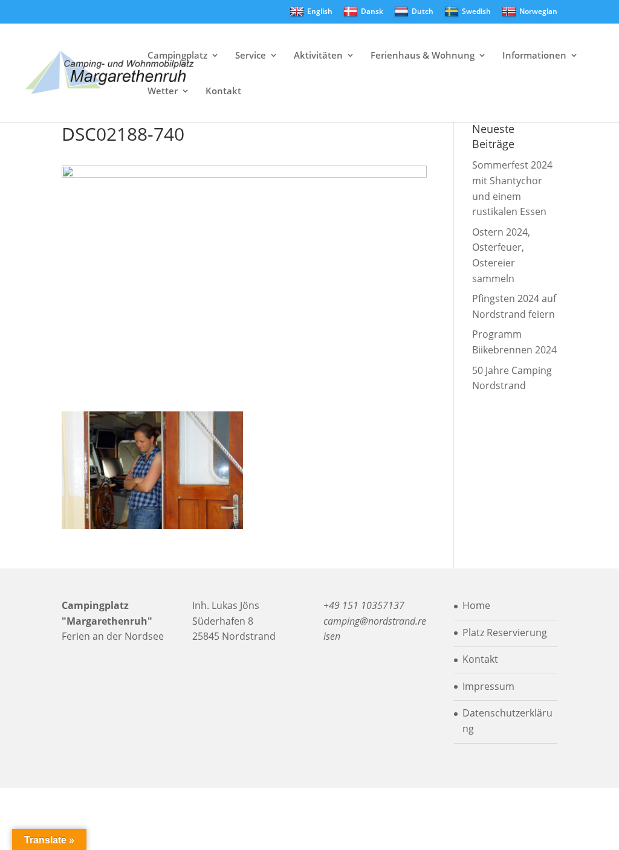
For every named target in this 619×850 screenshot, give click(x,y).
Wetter (162, 91)
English (319, 11)
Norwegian (538, 11)
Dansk (372, 11)
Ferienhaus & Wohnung (423, 56)
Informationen (534, 56)
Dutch (422, 11)
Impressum (488, 686)
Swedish (476, 11)
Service (250, 56)
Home (476, 605)
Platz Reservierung (504, 632)
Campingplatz (177, 56)
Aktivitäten (318, 56)
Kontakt (223, 91)
